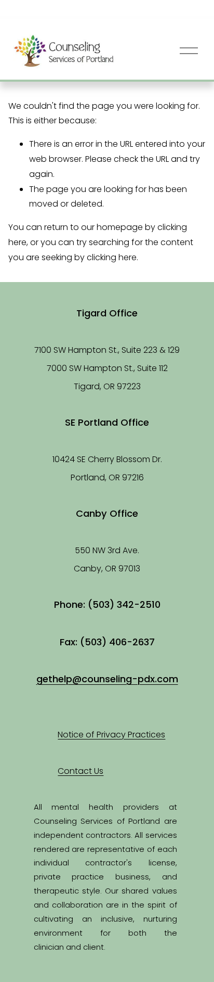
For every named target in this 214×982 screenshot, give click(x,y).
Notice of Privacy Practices (111, 735)
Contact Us (80, 771)
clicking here (112, 257)
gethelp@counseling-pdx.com (107, 678)
